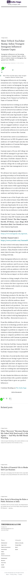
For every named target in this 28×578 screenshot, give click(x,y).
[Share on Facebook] (11, 68)
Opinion (3, 553)
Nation (2, 551)
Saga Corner (4, 545)
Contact (20, 574)
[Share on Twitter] (6, 70)
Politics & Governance (5, 547)
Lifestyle (3, 567)
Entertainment (4, 543)
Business (3, 560)
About (7, 574)
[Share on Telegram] (18, 70)
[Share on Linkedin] (7, 72)
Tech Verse (3, 562)
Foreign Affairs (18, 545)
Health (2, 564)
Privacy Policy (13, 574)
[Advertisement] (14, 21)
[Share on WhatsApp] (2, 68)
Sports (16, 549)
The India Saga (21, 388)
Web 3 (16, 547)
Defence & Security (19, 543)
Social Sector (4, 549)
